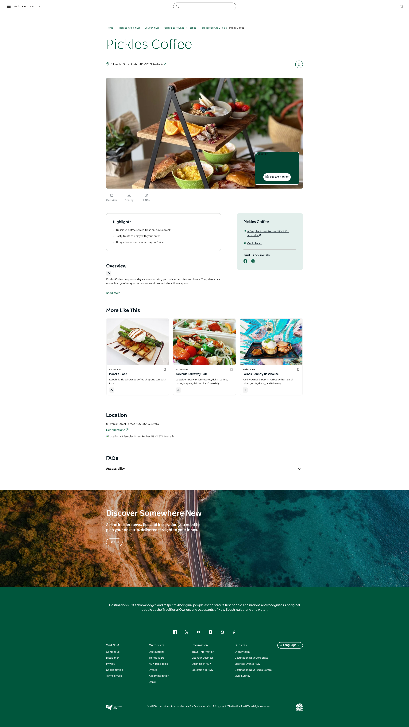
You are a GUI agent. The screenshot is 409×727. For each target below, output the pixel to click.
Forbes (192, 28)
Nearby (129, 200)
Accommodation (159, 676)
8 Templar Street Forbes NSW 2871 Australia (137, 64)
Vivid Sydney (242, 676)
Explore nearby (279, 177)
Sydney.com (242, 652)
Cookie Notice (114, 670)
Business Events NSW (247, 664)
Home (110, 28)
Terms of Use (114, 676)
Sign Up (114, 542)
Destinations (156, 652)
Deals (152, 682)
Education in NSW (202, 670)
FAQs (146, 200)
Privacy (110, 664)
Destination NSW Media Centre (253, 670)
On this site (156, 645)
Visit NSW (112, 645)
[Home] (23, 6)
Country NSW (152, 28)
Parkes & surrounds (174, 28)
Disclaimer (112, 658)
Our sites (241, 645)
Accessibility (115, 468)
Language (289, 645)
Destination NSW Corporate (251, 658)
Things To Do (157, 658)
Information (200, 645)
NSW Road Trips (158, 664)
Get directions (115, 430)
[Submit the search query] (177, 6)
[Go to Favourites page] (401, 6)
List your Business (202, 658)
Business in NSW (202, 664)
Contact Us (113, 652)
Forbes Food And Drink (213, 28)
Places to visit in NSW (129, 28)
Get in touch (254, 243)
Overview (111, 200)
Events (153, 670)
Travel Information (203, 652)
